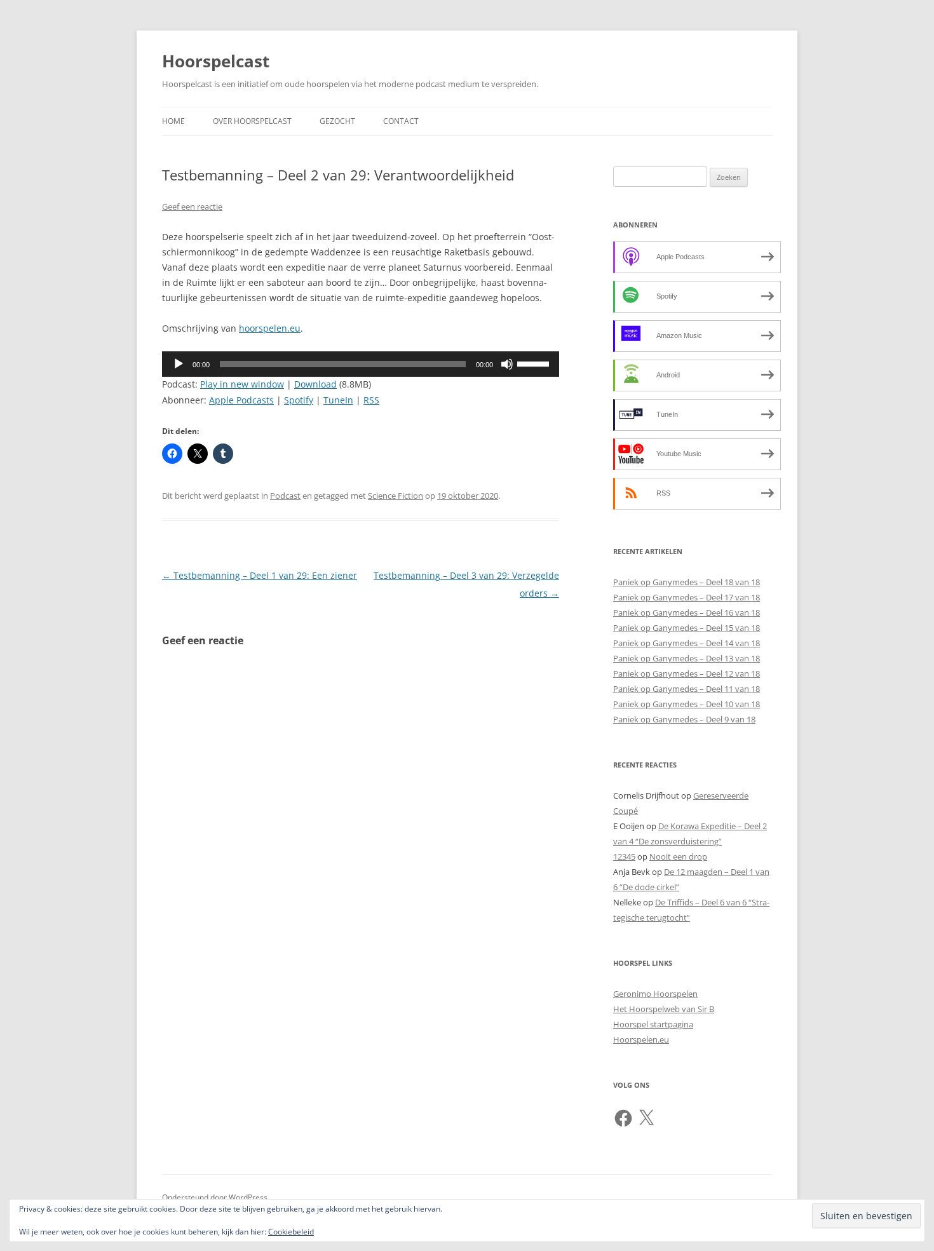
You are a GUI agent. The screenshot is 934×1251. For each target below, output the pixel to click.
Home (173, 121)
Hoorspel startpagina (653, 1024)
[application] (360, 364)
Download (315, 384)
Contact (401, 121)
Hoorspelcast (215, 61)
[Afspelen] (178, 364)
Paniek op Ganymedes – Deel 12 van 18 (686, 673)
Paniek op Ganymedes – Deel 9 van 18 (684, 719)
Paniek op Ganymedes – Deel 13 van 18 (686, 658)
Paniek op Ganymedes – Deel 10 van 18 (686, 704)
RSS (371, 400)
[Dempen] (507, 364)
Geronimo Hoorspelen (655, 993)
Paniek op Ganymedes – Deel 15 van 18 (686, 627)
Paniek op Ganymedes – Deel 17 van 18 (686, 597)
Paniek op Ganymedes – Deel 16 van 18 (686, 612)
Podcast (285, 495)
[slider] (535, 362)
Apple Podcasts (241, 400)
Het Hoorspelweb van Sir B (663, 1009)
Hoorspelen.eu (641, 1039)
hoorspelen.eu (270, 328)
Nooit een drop (678, 856)
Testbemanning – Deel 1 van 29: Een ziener (259, 575)
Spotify (298, 400)
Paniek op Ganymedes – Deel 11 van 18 (686, 688)
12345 (624, 856)
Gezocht (337, 121)
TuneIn (338, 400)
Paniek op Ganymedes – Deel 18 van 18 (686, 582)
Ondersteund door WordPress (214, 1197)
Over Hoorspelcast (252, 121)
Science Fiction (395, 495)
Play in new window (242, 384)
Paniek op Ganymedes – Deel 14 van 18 (686, 643)
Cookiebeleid (291, 1231)
